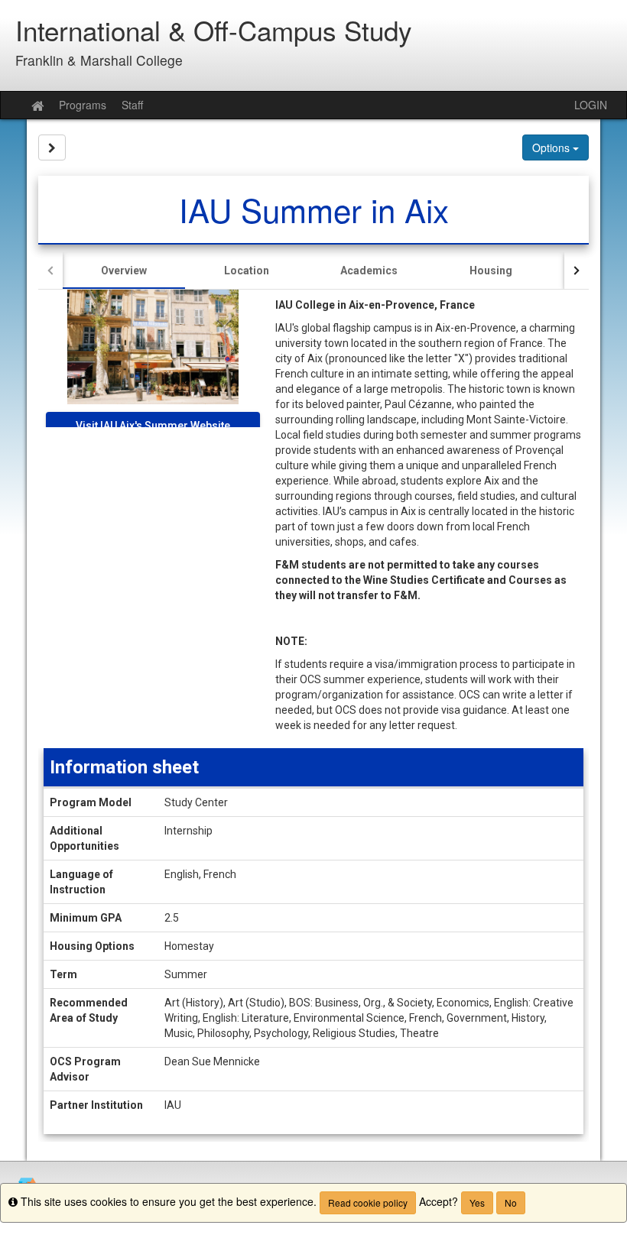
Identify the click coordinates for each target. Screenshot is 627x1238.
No (511, 1202)
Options (552, 147)
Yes (477, 1202)
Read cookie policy (368, 1202)
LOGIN (590, 104)
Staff (132, 104)
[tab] (124, 270)
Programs (82, 104)
